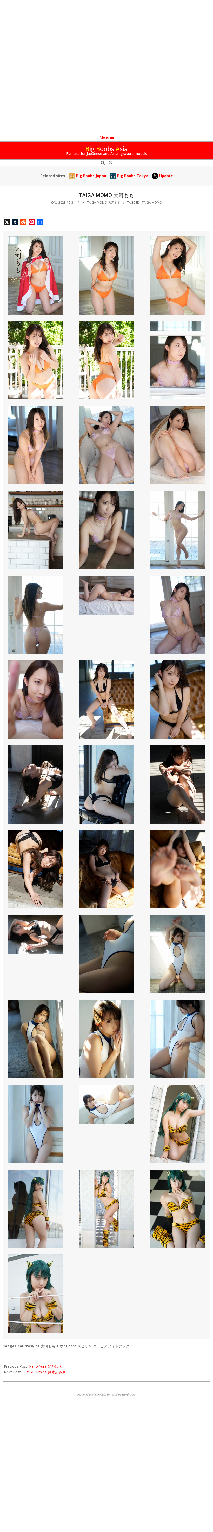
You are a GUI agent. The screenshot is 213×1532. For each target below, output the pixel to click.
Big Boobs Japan (90, 175)
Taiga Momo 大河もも (104, 202)
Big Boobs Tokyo (132, 175)
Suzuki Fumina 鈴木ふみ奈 (44, 1371)
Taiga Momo (152, 202)
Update (165, 175)
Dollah (101, 1394)
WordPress (129, 1394)
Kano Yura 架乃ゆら (45, 1366)
